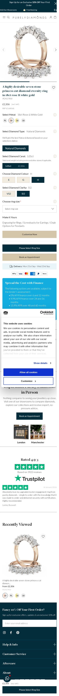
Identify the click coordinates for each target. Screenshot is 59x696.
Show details (40, 363)
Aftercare (9, 663)
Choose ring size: (11, 201)
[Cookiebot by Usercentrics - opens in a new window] (40, 313)
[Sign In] (50, 17)
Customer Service (14, 654)
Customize (26, 381)
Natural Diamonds (15, 148)
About (7, 673)
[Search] (8, 17)
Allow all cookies (28, 372)
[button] (55, 4)
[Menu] (3, 17)
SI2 (23, 193)
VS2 (9, 193)
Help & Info (10, 644)
